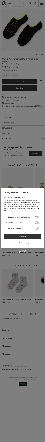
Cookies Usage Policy (20, 202)
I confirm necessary (22, 243)
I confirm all (22, 236)
